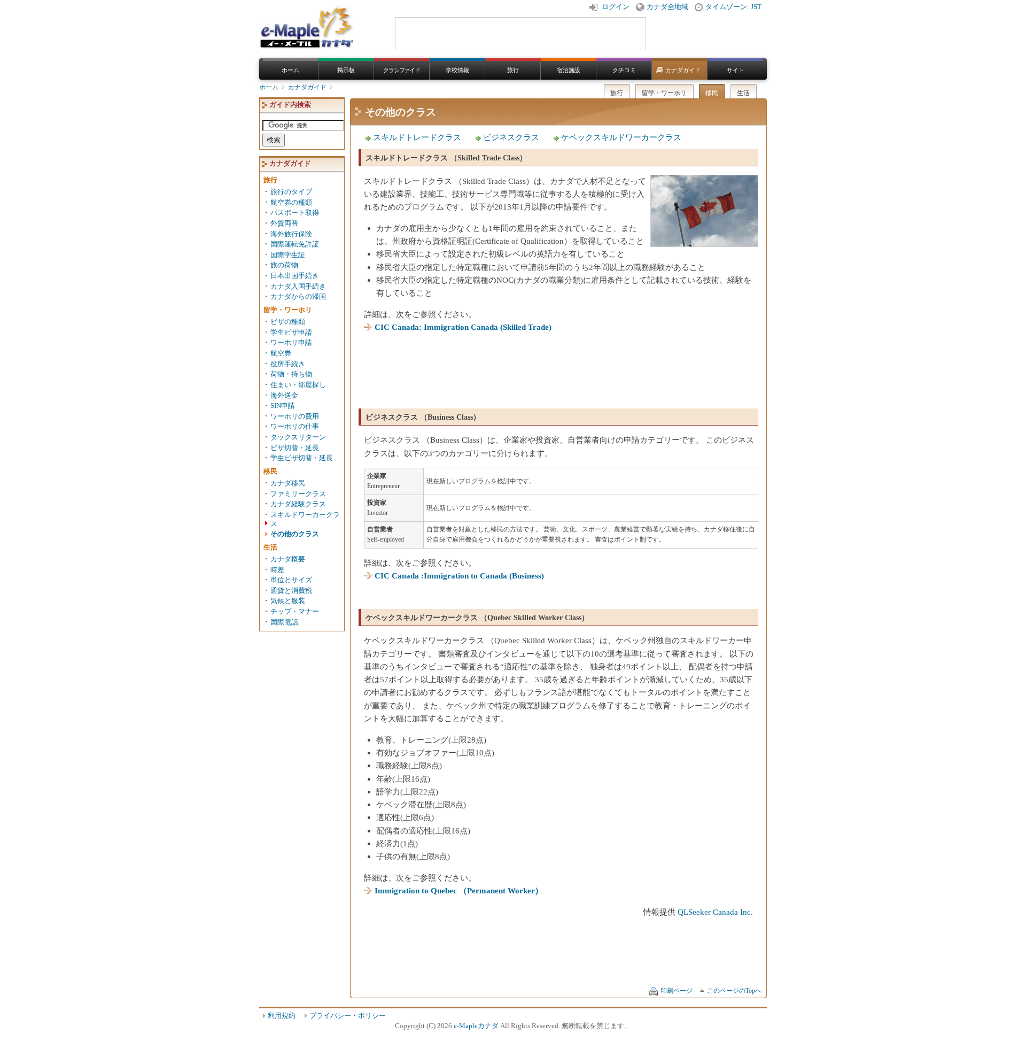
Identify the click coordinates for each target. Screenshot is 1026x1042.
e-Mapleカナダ (476, 1026)
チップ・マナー (294, 611)
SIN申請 (282, 406)
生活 (743, 93)
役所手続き (287, 364)
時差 (277, 570)
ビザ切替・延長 (294, 448)
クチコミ (624, 70)
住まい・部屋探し (298, 385)
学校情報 (457, 70)
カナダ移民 (287, 483)
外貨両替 (284, 223)
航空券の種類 (291, 202)
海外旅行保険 (291, 234)
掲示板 (346, 70)
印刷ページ (676, 990)
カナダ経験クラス (298, 504)
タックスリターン (298, 437)
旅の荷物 (284, 265)
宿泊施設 (568, 70)
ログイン (615, 7)
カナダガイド (683, 70)
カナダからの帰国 (298, 296)
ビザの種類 (287, 322)
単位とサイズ (291, 580)
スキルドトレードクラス (417, 137)
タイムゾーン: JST (733, 7)
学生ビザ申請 (291, 332)
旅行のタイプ (291, 192)
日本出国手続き (294, 276)
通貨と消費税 (291, 591)
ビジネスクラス (511, 137)
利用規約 (282, 1016)
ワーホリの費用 (294, 416)
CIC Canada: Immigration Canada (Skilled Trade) (463, 326)
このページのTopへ (734, 990)
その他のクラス (294, 534)
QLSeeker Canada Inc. (715, 911)
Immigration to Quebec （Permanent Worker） (459, 890)
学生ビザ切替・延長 (301, 458)
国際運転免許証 (294, 244)
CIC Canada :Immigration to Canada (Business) (459, 575)
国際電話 (284, 622)
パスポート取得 (294, 213)
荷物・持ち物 (291, 374)
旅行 (513, 70)
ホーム (290, 70)
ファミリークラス (298, 494)
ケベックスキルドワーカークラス (621, 137)
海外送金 (284, 395)
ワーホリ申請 (291, 342)
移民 (711, 93)
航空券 (280, 353)
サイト (735, 70)
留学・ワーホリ (664, 93)
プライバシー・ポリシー (347, 1016)
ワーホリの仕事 (294, 426)
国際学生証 (287, 255)
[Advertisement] (558, 366)
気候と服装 (287, 601)
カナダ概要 (287, 559)
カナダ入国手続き (298, 286)
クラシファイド (401, 70)
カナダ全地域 (667, 7)
